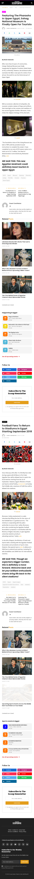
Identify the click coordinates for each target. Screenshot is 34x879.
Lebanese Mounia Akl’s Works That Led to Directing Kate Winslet (16, 243)
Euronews (18, 99)
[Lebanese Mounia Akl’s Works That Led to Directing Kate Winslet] (17, 231)
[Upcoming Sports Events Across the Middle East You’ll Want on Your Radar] (17, 693)
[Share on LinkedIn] (19, 33)
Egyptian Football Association (11, 584)
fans (22, 584)
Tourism (17, 178)
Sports (5, 421)
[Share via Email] (29, 33)
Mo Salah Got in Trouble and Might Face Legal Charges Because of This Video (9, 600)
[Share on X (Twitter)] (14, 33)
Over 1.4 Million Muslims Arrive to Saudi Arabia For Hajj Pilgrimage (24, 193)
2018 (4, 175)
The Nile (10, 178)
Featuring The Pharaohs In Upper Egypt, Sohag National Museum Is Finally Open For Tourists (25, 601)
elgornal (18, 511)
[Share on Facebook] (4, 33)
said (7, 156)
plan (21, 547)
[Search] (31, 3)
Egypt (9, 175)
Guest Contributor (11, 28)
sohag (4, 178)
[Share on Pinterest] (24, 33)
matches (27, 584)
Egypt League (16, 582)
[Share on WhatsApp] (9, 33)
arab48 (18, 138)
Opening (21, 175)
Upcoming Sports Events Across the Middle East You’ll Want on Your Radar (16, 705)
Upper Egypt (6, 180)
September (6, 587)
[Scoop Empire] (17, 3)
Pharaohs (28, 175)
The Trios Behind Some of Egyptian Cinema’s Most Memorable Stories (13, 296)
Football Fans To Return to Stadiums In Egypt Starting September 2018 (9, 193)
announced (21, 484)
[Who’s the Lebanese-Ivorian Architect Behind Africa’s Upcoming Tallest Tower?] (17, 257)
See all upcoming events (11, 356)
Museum (15, 175)
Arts (4, 11)
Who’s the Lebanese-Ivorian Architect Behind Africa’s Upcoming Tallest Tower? (16, 269)
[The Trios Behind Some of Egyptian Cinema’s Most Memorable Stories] (17, 284)
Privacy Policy (15, 408)
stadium (13, 587)
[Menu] (3, 3)
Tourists (23, 178)
